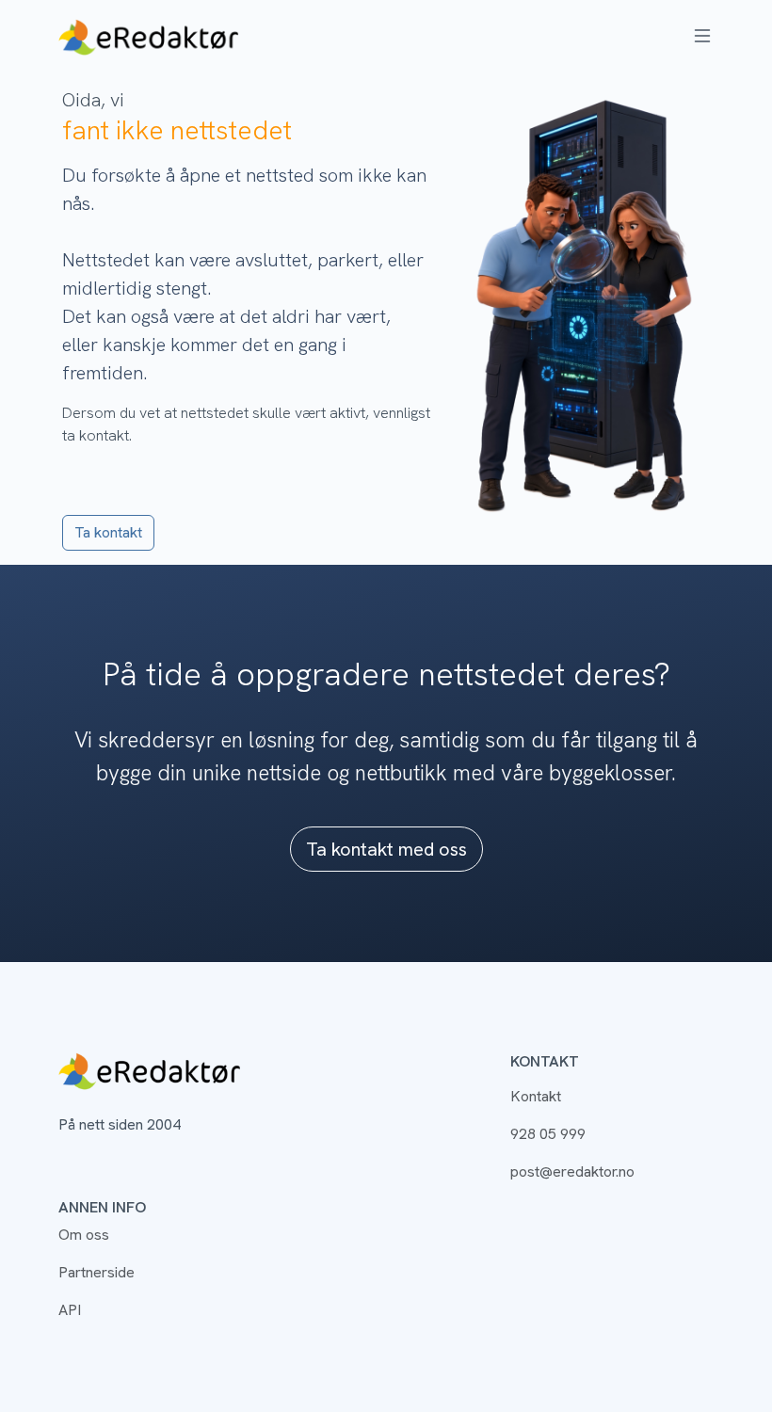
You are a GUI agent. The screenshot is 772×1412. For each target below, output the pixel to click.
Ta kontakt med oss (386, 849)
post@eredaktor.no (572, 1171)
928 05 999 (548, 1134)
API (69, 1310)
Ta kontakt (108, 532)
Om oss (83, 1234)
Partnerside (96, 1272)
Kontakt (535, 1096)
